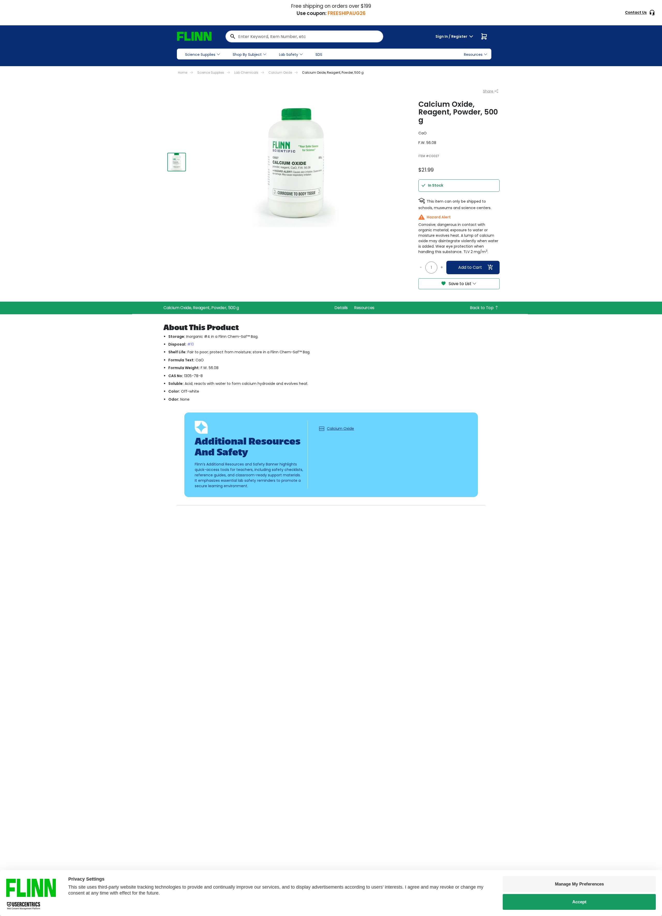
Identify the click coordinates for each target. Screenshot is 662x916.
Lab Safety (288, 54)
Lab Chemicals (246, 72)
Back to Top (482, 308)
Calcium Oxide (280, 72)
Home (182, 72)
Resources (364, 308)
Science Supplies (200, 54)
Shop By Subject (247, 54)
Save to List (460, 284)
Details (341, 308)
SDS (318, 54)
